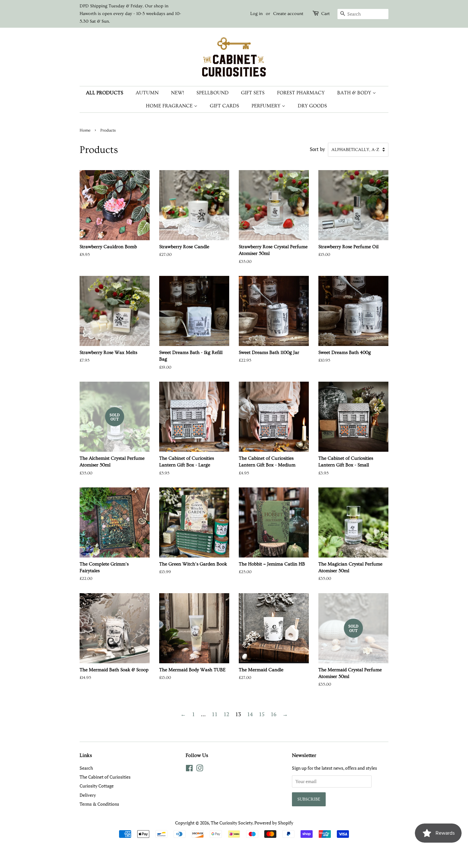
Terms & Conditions (99, 804)
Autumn (147, 93)
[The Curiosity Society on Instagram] (199, 769)
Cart (325, 13)
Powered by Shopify (273, 823)
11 (214, 714)
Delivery (88, 795)
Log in (256, 13)
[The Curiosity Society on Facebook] (189, 769)
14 (250, 714)
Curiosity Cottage (97, 786)
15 (262, 714)
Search (86, 768)
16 (273, 714)
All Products (104, 93)
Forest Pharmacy (301, 93)
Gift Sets (253, 93)
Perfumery (267, 106)
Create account (288, 13)
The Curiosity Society (231, 823)
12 (226, 714)
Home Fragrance (170, 106)
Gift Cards (224, 106)
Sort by (317, 149)
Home (85, 130)
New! (177, 93)
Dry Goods (312, 106)
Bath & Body (354, 93)
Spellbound (212, 93)
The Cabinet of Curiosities (105, 777)
